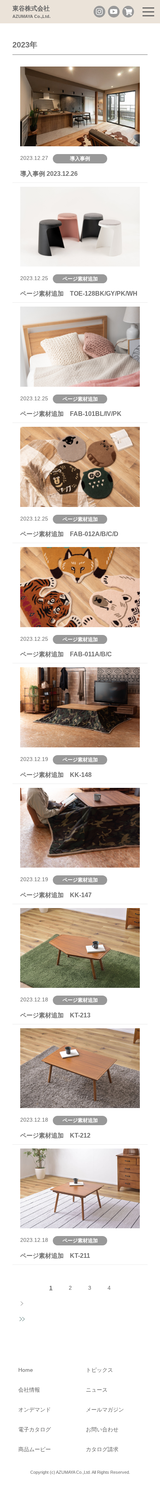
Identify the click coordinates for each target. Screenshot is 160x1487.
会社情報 (29, 1390)
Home (25, 1370)
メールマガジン (105, 1409)
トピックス (99, 1370)
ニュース (97, 1390)
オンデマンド (34, 1409)
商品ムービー (34, 1449)
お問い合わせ (102, 1429)
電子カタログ (34, 1429)
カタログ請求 (102, 1449)
